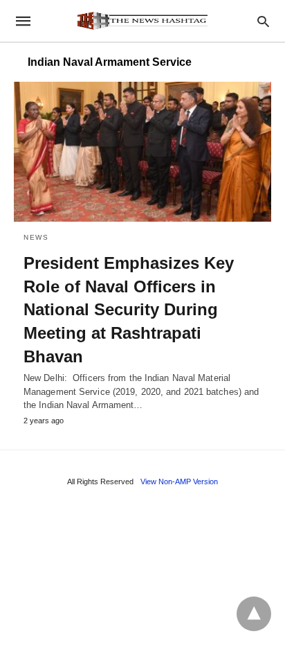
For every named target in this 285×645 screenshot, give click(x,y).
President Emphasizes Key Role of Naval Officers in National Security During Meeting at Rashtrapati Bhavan (129, 309)
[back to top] (254, 614)
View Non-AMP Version (179, 481)
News (36, 237)
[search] (263, 21)
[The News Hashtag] (142, 20)
